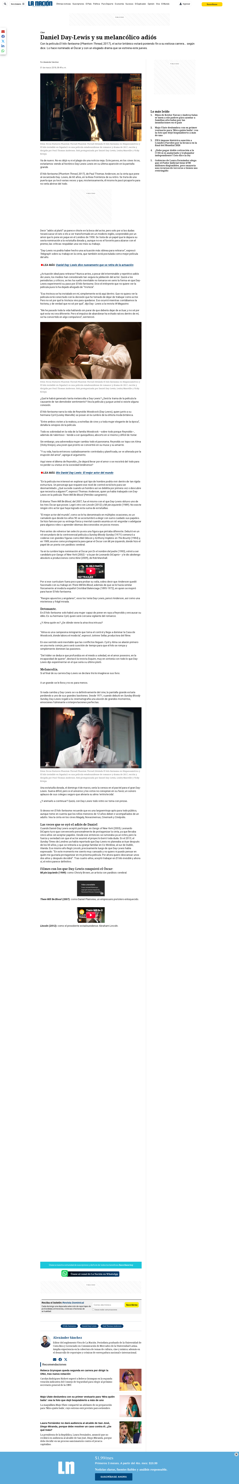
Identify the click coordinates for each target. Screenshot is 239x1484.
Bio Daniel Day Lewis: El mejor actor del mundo (84, 472)
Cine (42, 32)
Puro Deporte (107, 4)
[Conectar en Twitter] (65, 1359)
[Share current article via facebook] (3, 36)
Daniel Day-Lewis (89, 1326)
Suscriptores (78, 4)
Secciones (16, 4)
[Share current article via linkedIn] (3, 46)
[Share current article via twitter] (3, 41)
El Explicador (140, 4)
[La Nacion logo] (40, 3)
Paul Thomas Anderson (112, 1326)
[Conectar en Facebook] (60, 1359)
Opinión (151, 4)
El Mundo (165, 4)
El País (89, 4)
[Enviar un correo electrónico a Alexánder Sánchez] (54, 1359)
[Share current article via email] (3, 31)
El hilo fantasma (69, 1326)
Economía (119, 4)
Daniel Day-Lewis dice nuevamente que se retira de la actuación (94, 265)
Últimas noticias (63, 4)
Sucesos (129, 4)
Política (96, 4)
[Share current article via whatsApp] (3, 50)
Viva (158, 4)
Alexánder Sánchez (51, 62)
